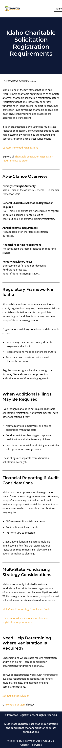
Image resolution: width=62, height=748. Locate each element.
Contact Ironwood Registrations (20, 147)
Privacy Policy (14, 740)
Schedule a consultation (15, 695)
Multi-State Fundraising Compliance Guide (26, 609)
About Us (48, 740)
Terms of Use (32, 740)
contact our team (15, 704)
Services (37, 744)
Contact (24, 744)
